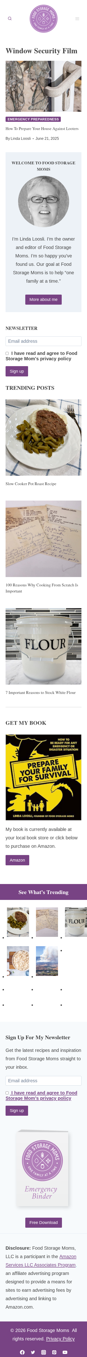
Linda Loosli (21, 139)
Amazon (17, 860)
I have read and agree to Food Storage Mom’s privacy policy (41, 1095)
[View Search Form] (10, 18)
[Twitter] (33, 1352)
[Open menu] (77, 18)
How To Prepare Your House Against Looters (42, 128)
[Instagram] (43, 1352)
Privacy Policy (60, 1338)
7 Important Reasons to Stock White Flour (41, 692)
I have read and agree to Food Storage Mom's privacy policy (41, 356)
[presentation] (43, 86)
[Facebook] (22, 1352)
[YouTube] (65, 1352)
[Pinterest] (54, 1352)
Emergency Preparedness (33, 119)
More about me (43, 299)
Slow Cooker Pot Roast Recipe (31, 483)
